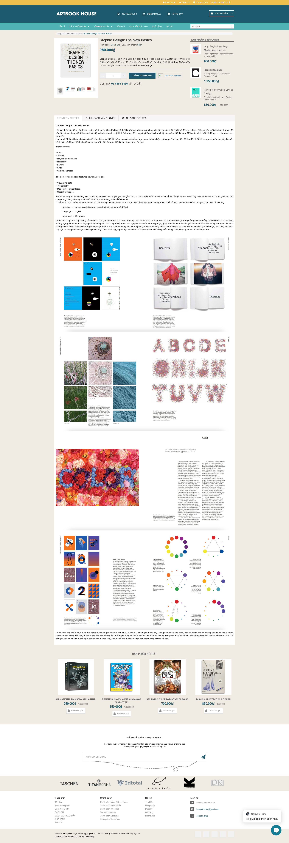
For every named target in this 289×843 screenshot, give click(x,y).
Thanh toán (202, 2)
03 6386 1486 (119, 83)
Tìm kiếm (149, 802)
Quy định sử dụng (108, 812)
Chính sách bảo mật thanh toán (113, 802)
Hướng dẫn (150, 815)
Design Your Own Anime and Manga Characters (121, 701)
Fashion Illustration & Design (213, 699)
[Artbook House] (84, 13)
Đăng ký (186, 2)
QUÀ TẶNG (157, 26)
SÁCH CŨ (121, 26)
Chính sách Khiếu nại (109, 808)
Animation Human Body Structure (75, 699)
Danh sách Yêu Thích (221, 2)
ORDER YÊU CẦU (154, 14)
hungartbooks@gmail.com (207, 809)
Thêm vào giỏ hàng (142, 76)
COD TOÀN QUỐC (129, 14)
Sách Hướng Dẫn (78, 26)
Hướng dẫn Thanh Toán (110, 819)
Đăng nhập (170, 2)
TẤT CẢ (62, 26)
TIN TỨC (169, 26)
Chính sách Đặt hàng (109, 815)
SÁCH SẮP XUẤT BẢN (138, 26)
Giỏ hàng (149, 812)
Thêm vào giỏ (77, 710)
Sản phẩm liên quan (204, 39)
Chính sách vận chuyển (110, 805)
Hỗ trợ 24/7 (177, 14)
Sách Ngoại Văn (102, 26)
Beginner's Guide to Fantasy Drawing (167, 699)
